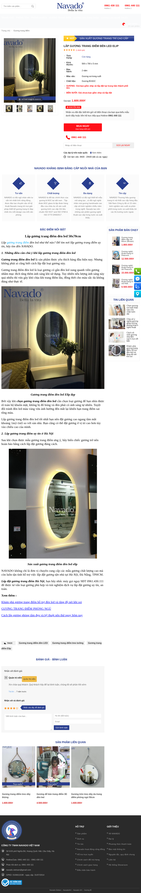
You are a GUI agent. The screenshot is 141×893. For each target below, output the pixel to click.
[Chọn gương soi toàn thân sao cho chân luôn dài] (117, 310)
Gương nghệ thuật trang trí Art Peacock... (127, 267)
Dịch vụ (80, 839)
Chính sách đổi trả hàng (88, 860)
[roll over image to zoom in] (30, 70)
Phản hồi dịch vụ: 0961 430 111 (20, 865)
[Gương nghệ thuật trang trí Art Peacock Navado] (116, 273)
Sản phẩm (82, 833)
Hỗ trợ (79, 826)
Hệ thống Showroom (118, 865)
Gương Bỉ (87, 890)
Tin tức (80, 844)
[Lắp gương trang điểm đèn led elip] (9, 111)
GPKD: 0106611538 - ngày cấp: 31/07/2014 (25, 875)
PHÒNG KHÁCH (39, 17)
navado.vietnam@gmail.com (18, 870)
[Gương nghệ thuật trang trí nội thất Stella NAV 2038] (116, 287)
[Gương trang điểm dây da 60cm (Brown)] (116, 245)
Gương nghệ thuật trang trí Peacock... (127, 253)
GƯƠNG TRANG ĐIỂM (60, 17)
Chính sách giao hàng (87, 865)
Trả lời (11, 692)
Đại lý (111, 839)
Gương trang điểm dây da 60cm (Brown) (127, 239)
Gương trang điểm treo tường (67, 643)
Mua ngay (82, 126)
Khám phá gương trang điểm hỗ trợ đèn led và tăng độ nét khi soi (41, 602)
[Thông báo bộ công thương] (11, 885)
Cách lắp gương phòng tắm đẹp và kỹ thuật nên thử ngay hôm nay (42, 615)
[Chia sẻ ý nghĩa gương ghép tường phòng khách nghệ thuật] (117, 323)
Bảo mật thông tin (117, 849)
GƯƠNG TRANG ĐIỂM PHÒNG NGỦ (26, 608)
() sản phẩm (134, 26)
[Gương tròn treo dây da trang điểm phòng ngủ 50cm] (87, 767)
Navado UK (77, 890)
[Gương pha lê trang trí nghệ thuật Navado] (70, 6)
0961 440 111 (132, 5)
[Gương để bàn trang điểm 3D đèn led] (53, 767)
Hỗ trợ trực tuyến (85, 854)
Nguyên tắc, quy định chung (122, 854)
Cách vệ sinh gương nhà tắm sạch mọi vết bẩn (132, 336)
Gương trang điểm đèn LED (33, 643)
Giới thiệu (113, 826)
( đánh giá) (80, 50)
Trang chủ (7, 17)
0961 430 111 (111, 5)
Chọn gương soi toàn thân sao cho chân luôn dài (132, 309)
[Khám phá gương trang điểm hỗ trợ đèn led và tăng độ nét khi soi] (117, 350)
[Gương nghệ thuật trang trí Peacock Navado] (116, 259)
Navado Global (55, 890)
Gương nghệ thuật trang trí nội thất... (127, 281)
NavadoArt (67, 890)
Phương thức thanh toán (120, 844)
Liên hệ (112, 860)
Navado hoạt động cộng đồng (91, 849)
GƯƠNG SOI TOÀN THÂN (86, 18)
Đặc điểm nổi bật (53, 229)
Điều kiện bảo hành (86, 870)
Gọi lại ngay (123, 145)
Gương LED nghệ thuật (114, 18)
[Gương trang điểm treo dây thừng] (18, 767)
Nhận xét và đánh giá (14, 700)
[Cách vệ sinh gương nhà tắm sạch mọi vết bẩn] (117, 337)
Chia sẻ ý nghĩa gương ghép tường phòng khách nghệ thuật (132, 323)
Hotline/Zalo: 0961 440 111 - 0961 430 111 (24, 860)
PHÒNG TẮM (22, 17)
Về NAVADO (114, 833)
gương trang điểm (18, 242)
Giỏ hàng (133, 24)
